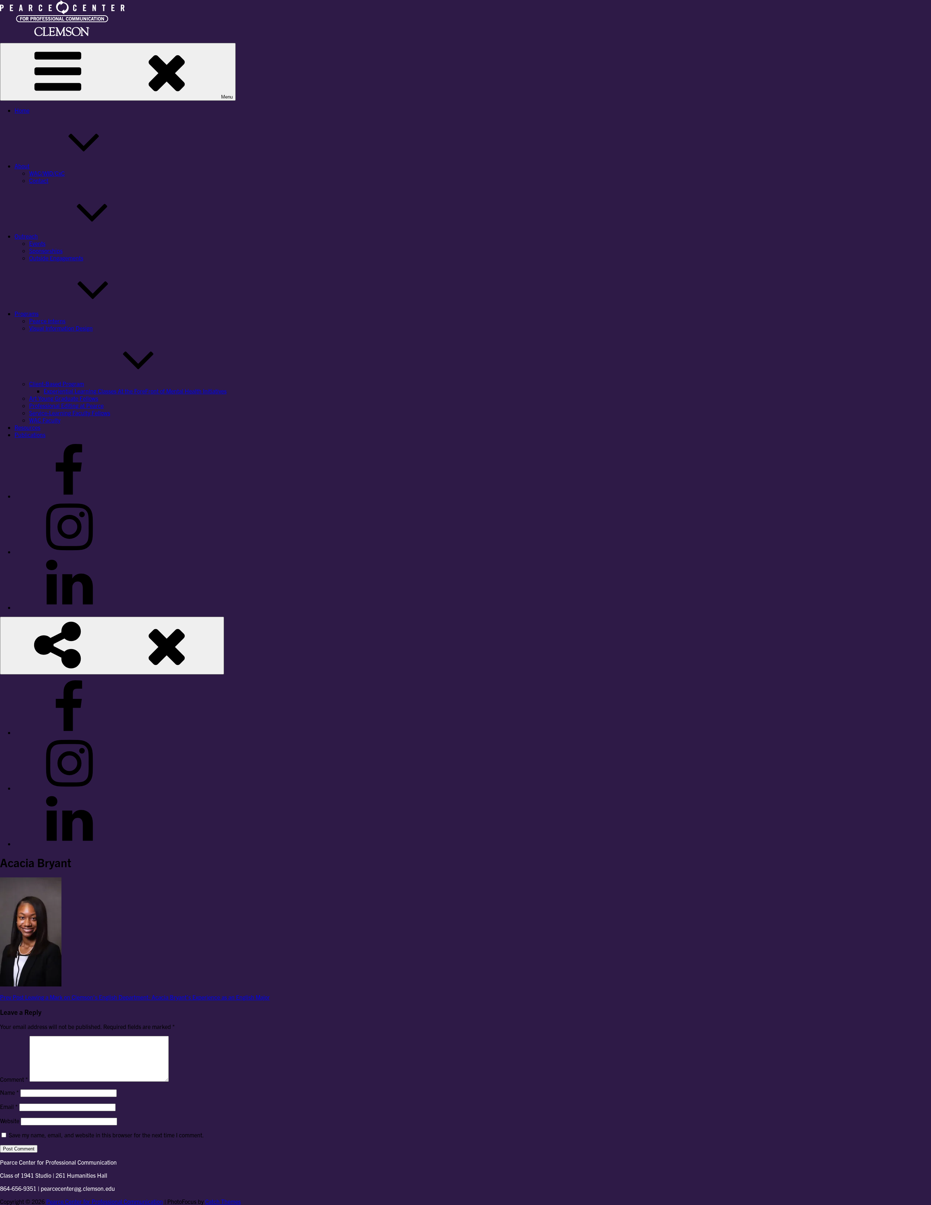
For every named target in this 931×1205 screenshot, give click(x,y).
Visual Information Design (61, 328)
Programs (27, 313)
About (22, 165)
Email (9, 1106)
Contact (38, 180)
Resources (27, 427)
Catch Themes (223, 1201)
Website (9, 1120)
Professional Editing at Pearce (66, 405)
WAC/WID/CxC (47, 173)
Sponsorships (46, 250)
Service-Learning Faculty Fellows (69, 412)
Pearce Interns (47, 320)
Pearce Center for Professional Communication (104, 1201)
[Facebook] (69, 496)
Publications (30, 434)
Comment (14, 1079)
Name (9, 1092)
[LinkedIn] (69, 607)
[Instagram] (69, 551)
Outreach (26, 236)
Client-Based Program (56, 383)
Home (22, 110)
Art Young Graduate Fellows (63, 398)
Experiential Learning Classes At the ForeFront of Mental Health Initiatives (135, 391)
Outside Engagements (56, 257)
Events (37, 243)
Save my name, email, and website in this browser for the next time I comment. (106, 1134)
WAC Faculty (44, 420)
